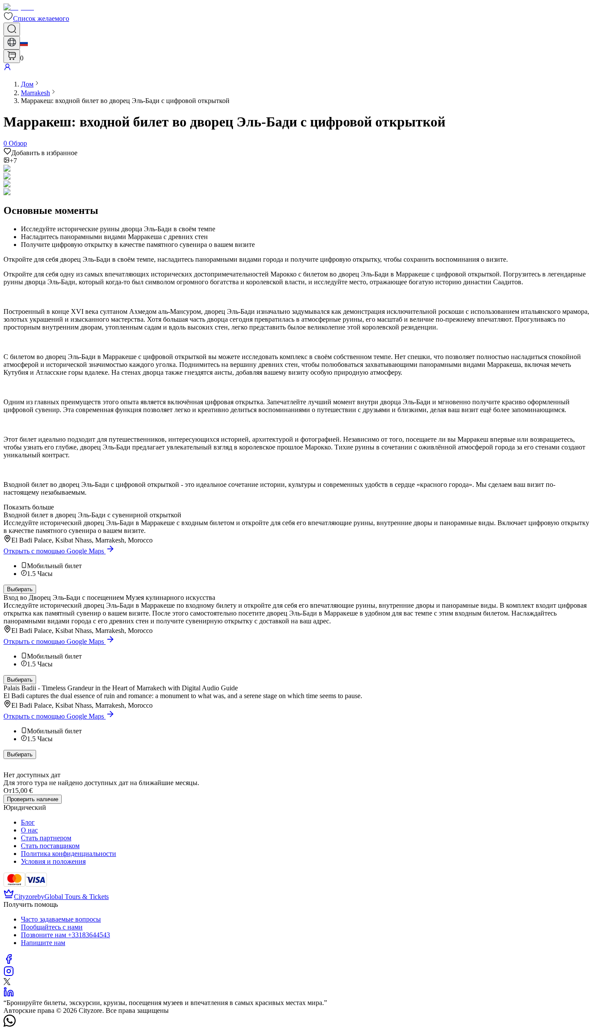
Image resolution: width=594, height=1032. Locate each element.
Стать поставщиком (50, 845)
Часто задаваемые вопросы (61, 919)
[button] (36, 18)
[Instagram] (8, 974)
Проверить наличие (32, 799)
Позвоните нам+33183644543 (65, 935)
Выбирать (20, 589)
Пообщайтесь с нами (52, 927)
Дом (27, 84)
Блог (28, 822)
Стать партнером (46, 838)
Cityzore (25, 896)
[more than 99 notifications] (11, 56)
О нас (29, 830)
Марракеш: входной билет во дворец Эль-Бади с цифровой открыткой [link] (125, 100)
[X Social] (6, 982)
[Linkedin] (8, 995)
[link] (27, 84)
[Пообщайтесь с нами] (9, 1024)
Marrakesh (35, 93)
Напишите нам (43, 942)
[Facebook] (8, 961)
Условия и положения (53, 861)
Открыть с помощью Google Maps (53, 551)
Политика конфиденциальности (68, 853)
